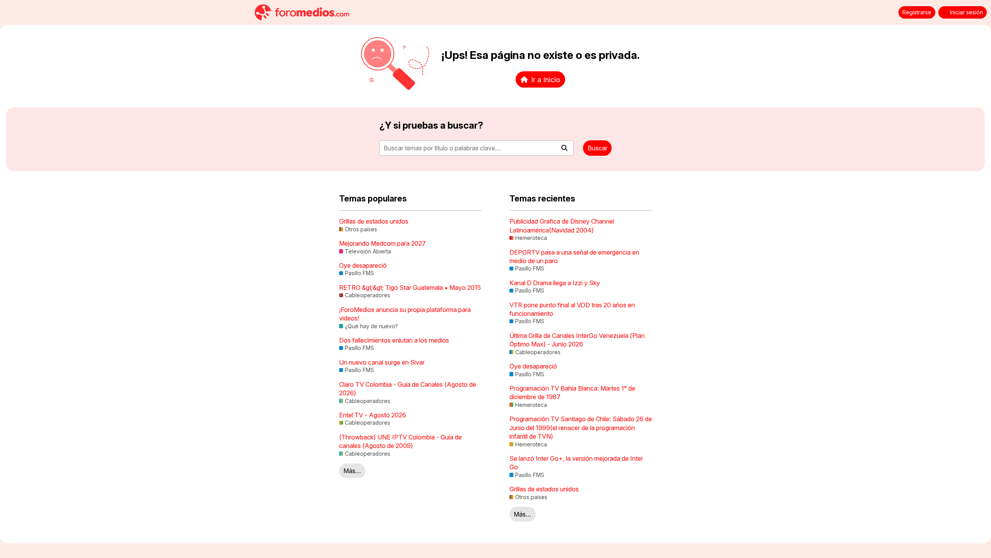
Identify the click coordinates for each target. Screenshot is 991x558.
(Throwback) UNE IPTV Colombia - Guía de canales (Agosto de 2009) (400, 441)
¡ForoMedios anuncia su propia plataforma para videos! (405, 314)
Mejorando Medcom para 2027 (382, 243)
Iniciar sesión (966, 12)
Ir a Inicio (545, 79)
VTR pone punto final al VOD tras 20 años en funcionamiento (572, 309)
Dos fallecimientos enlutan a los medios (394, 340)
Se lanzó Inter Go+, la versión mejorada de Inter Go (576, 463)
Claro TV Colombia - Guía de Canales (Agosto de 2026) (407, 389)
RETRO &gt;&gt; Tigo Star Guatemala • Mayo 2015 (410, 287)
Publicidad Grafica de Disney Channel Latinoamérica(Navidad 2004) (561, 225)
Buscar (597, 148)
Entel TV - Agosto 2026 (372, 415)
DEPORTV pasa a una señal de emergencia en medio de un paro (574, 256)
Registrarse (916, 12)
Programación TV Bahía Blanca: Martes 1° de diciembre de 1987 (572, 392)
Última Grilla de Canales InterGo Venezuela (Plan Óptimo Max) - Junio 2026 (577, 340)
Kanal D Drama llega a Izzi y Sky (554, 283)
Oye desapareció (363, 265)
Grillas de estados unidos (373, 221)
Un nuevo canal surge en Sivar (382, 362)
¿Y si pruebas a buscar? (431, 125)
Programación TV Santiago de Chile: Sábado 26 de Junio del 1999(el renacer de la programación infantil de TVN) (580, 427)
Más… (352, 471)
